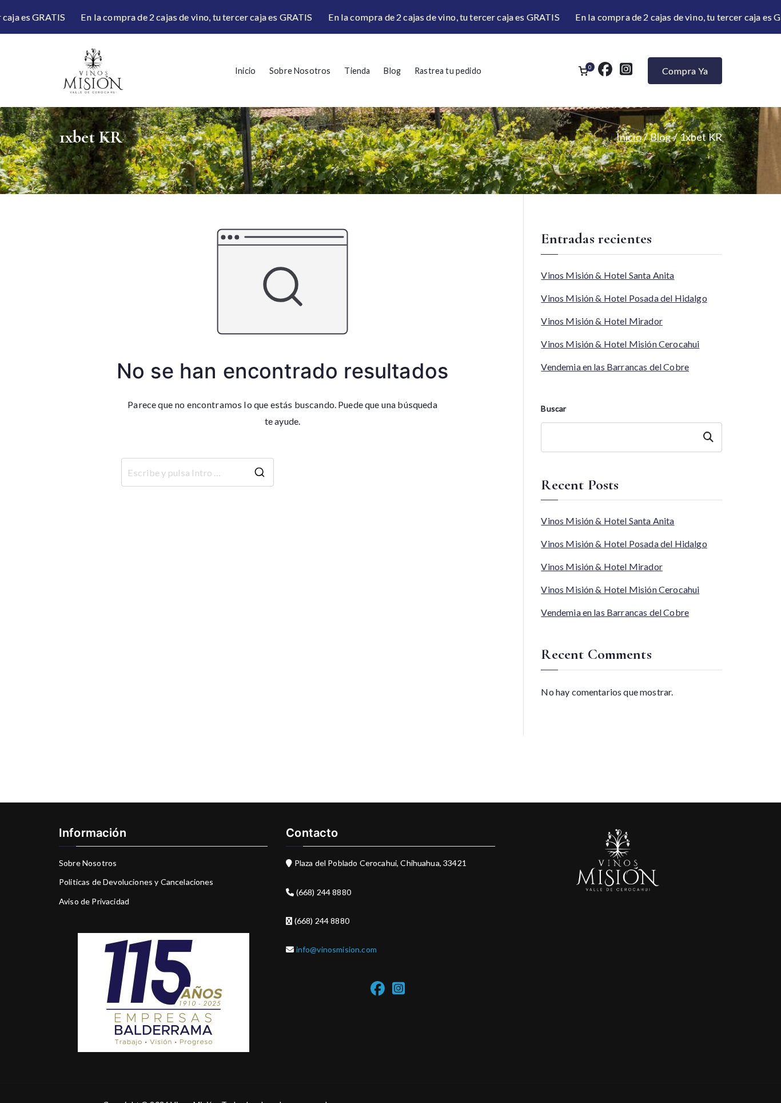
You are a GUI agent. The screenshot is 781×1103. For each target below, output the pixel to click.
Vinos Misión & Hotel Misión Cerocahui (620, 343)
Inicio (245, 71)
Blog (392, 71)
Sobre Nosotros (299, 71)
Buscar (553, 408)
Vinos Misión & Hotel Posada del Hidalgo (624, 297)
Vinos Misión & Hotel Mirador (602, 320)
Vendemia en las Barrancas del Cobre (615, 366)
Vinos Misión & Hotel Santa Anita (607, 275)
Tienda (357, 71)
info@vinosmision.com (335, 949)
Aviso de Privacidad (94, 901)
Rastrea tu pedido (448, 71)
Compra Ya (685, 70)
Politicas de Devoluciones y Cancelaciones (136, 882)
